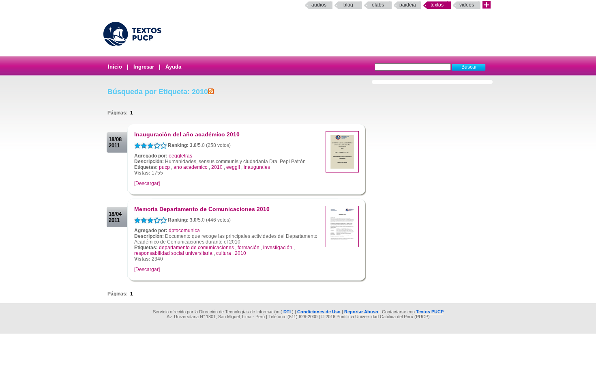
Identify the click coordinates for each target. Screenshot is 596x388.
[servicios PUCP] (486, 5)
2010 (217, 167)
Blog (348, 5)
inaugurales (257, 167)
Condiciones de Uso (319, 311)
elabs (378, 5)
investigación (277, 247)
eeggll (233, 167)
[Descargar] (147, 183)
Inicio (115, 67)
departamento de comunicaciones (196, 247)
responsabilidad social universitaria (173, 253)
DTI (287, 311)
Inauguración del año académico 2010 (187, 134)
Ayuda (173, 67)
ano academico (191, 167)
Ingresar (143, 67)
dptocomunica (184, 230)
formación (248, 247)
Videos (466, 5)
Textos (437, 5)
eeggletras (180, 156)
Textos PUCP (430, 311)
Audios (318, 5)
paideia (407, 5)
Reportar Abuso (361, 311)
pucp (164, 167)
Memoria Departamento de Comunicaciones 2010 (202, 209)
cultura (223, 253)
